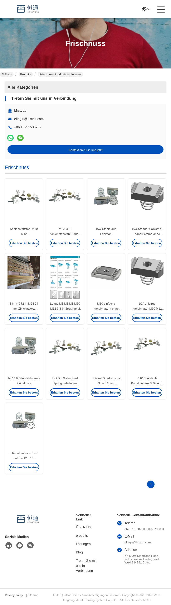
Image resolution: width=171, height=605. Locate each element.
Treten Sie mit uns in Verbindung (86, 565)
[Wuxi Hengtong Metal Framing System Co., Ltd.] (28, 9)
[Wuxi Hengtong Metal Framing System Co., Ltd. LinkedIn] (9, 545)
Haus (8, 74)
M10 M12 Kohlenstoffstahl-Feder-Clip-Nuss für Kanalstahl (65, 233)
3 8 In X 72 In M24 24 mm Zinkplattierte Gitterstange (24, 308)
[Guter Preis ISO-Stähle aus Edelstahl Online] (106, 203)
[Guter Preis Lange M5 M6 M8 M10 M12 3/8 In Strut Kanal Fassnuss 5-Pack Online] (65, 277)
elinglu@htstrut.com (29, 119)
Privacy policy (14, 595)
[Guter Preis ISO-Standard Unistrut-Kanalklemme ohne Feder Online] (147, 203)
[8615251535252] (19, 545)
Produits (25, 74)
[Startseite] (28, 524)
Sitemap (33, 595)
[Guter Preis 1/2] (147, 277)
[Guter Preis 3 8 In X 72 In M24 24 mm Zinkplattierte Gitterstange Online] (24, 277)
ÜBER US (83, 527)
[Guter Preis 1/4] (24, 352)
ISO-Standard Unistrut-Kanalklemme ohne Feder (147, 233)
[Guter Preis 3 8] (147, 352)
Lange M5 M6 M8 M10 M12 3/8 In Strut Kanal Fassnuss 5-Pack (65, 308)
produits (82, 535)
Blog (79, 552)
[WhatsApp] (10, 138)
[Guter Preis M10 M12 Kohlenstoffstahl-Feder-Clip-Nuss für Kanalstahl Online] (65, 203)
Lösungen (83, 544)
